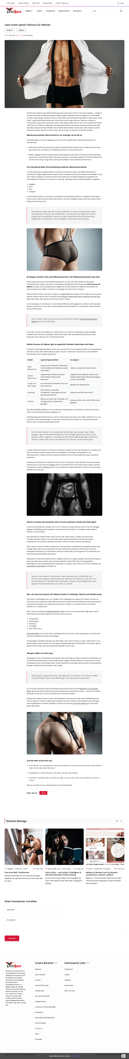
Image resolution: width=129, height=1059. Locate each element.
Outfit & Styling (40, 1023)
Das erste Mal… (40, 975)
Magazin (38, 969)
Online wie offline (33, 633)
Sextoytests (77, 11)
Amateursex (68, 969)
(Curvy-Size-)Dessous (80, 703)
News (37, 1034)
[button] (120, 821)
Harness (21, 30)
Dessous (10, 30)
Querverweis (68, 985)
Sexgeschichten (47, 3)
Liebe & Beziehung (41, 985)
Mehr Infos (75, 1056)
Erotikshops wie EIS (53, 611)
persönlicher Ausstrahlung (36, 566)
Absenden (11, 938)
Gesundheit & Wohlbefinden (45, 1018)
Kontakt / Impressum (62, 3)
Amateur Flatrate (23, 3)
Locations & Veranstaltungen (45, 1007)
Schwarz (32, 184)
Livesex (67, 975)
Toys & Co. (38, 1028)
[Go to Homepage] (15, 10)
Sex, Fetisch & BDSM (42, 996)
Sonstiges (38, 1039)
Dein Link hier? (69, 991)
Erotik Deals (35, 3)
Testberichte (50, 11)
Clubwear (52, 465)
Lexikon (39, 11)
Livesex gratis (11, 3)
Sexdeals (67, 980)
